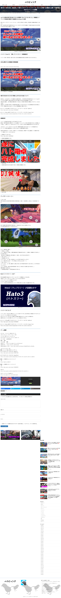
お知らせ (42, 504)
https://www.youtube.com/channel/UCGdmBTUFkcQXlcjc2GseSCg (22, 346)
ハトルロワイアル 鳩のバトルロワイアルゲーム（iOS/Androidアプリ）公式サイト (51, 581)
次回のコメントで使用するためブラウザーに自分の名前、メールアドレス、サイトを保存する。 (20, 423)
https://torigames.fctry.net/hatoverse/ (14, 343)
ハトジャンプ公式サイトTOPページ (46, 585)
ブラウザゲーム (43, 517)
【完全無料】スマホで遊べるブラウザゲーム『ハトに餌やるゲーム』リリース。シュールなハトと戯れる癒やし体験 (54, 461)
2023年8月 (42, 541)
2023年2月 (42, 545)
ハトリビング (42, 514)
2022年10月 (42, 551)
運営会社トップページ (44, 590)
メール (2, 414)
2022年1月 (42, 564)
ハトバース (42, 511)
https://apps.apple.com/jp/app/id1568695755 (9, 367)
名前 (2, 409)
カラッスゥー (42, 505)
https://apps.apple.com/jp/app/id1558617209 (9, 352)
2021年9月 (42, 568)
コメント (3, 399)
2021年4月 (42, 574)
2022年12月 (42, 548)
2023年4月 (42, 544)
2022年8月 (42, 554)
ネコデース (42, 508)
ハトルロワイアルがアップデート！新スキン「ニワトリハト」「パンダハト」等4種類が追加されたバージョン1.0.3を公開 (54, 484)
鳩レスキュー (42, 521)
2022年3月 (42, 561)
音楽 (41, 518)
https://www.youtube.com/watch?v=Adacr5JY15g (10, 66)
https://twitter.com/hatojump (13, 344)
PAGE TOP (58, 579)
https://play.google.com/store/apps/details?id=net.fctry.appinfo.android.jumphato (18, 356)
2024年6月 (42, 535)
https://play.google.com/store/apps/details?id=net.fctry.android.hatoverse (16, 113)
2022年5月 (42, 558)
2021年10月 (42, 567)
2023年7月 (42, 542)
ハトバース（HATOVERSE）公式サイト (46, 584)
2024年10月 (42, 531)
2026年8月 (42, 525)
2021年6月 (42, 571)
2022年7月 (42, 555)
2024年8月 (42, 532)
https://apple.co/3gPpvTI (6, 361)
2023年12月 (42, 538)
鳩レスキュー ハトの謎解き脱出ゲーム (46, 589)
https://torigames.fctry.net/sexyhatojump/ (9, 374)
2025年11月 (42, 528)
